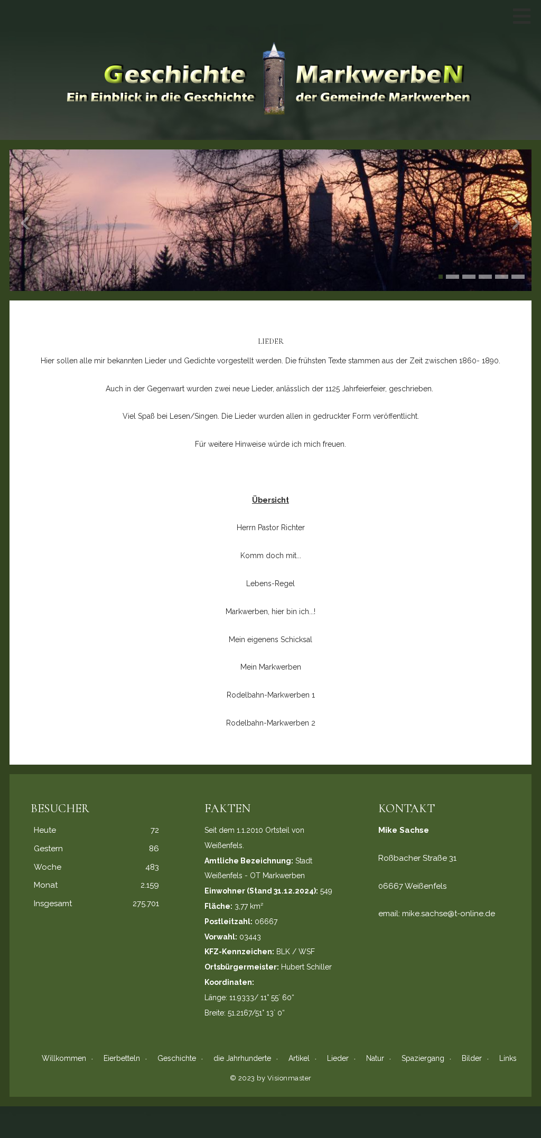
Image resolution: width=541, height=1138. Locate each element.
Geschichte (176, 1058)
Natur (375, 1058)
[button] (441, 277)
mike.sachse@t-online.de (448, 913)
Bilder (472, 1058)
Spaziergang (423, 1058)
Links (508, 1058)
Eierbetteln (122, 1058)
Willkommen (64, 1058)
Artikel (299, 1058)
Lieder (338, 1058)
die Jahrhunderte (242, 1058)
